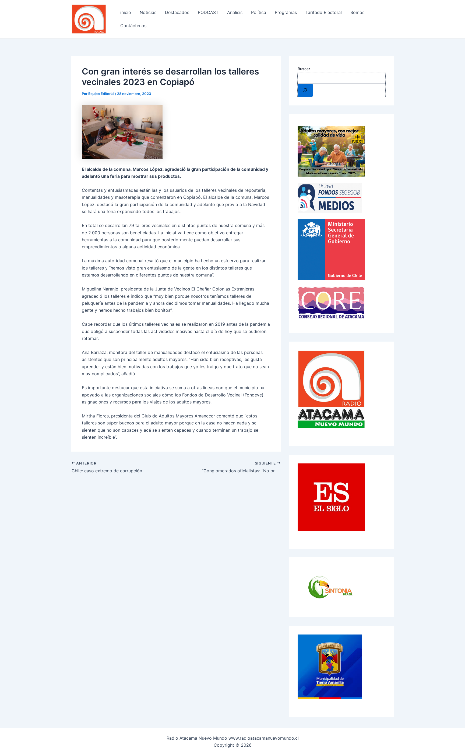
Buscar (304, 68)
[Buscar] (305, 90)
